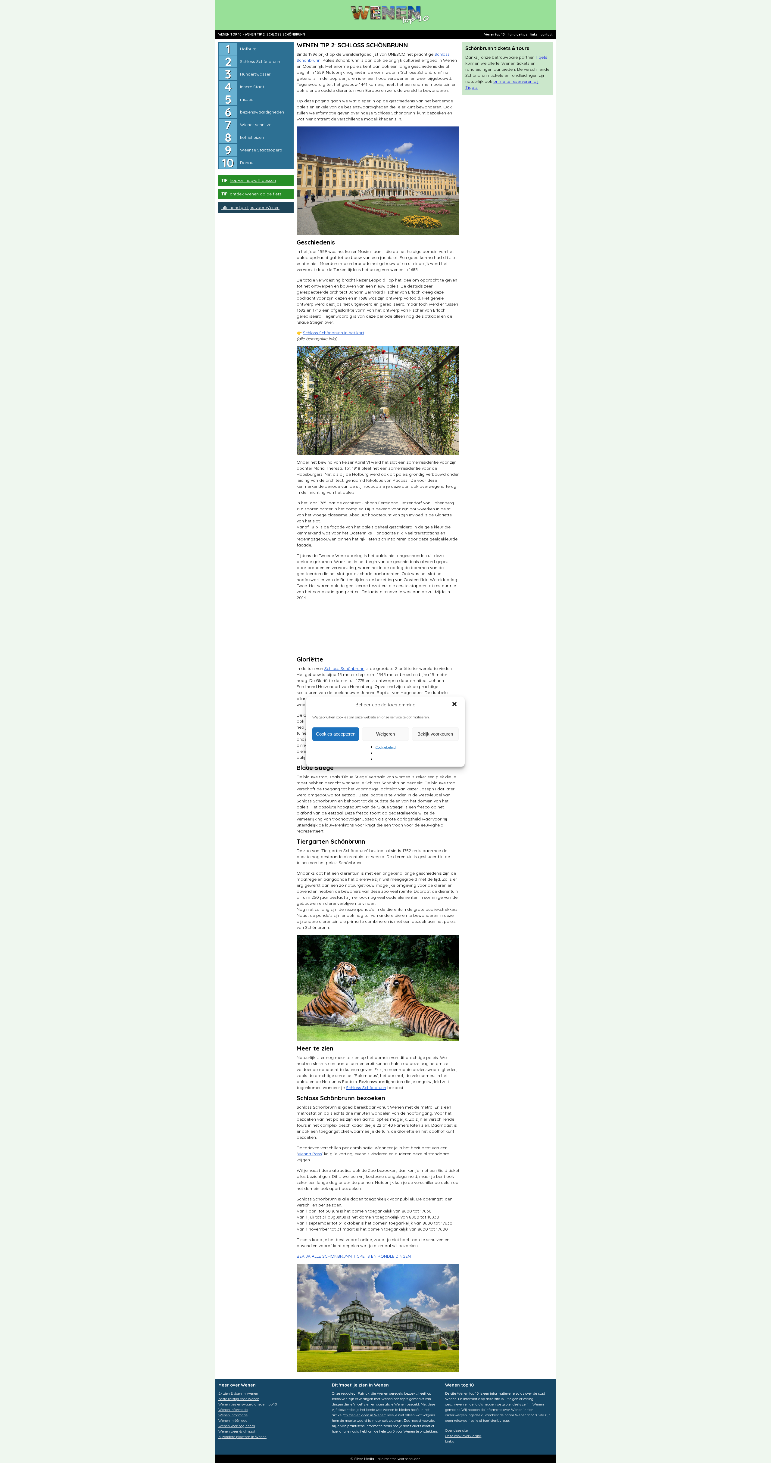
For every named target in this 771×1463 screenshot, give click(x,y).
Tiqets (541, 57)
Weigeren (385, 733)
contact (547, 34)
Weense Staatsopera (261, 150)
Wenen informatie (233, 1409)
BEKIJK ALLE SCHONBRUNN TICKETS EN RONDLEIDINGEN (354, 1256)
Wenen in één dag (233, 1420)
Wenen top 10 (494, 34)
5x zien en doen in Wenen (365, 1415)
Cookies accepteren (335, 733)
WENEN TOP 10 (230, 34)
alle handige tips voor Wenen (250, 207)
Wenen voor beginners (236, 1426)
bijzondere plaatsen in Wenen (242, 1436)
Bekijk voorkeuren (435, 733)
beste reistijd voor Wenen (238, 1398)
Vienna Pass (310, 1153)
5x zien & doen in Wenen (238, 1393)
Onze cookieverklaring (463, 1435)
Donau (246, 162)
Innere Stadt (252, 86)
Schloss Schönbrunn (260, 61)
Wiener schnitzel (256, 124)
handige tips (517, 34)
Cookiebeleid (386, 747)
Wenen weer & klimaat (236, 1431)
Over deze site (456, 1430)
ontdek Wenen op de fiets (255, 194)
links (534, 34)
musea (247, 99)
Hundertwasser (255, 74)
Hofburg (248, 48)
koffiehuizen (252, 137)
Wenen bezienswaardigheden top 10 (247, 1404)
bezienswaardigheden (262, 112)
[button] (455, 704)
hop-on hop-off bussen (253, 180)
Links (449, 1441)
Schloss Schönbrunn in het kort (333, 332)
